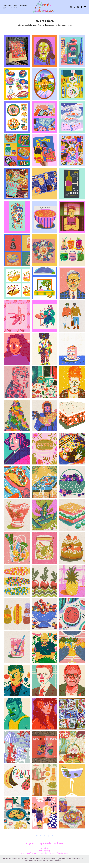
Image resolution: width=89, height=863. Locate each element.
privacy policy (44, 850)
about (10, 8)
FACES (15, 6)
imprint (44, 848)
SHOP (4, 8)
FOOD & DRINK (7, 6)
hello (15, 8)
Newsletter (23, 6)
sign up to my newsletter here (44, 843)
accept (51, 860)
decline (58, 860)
